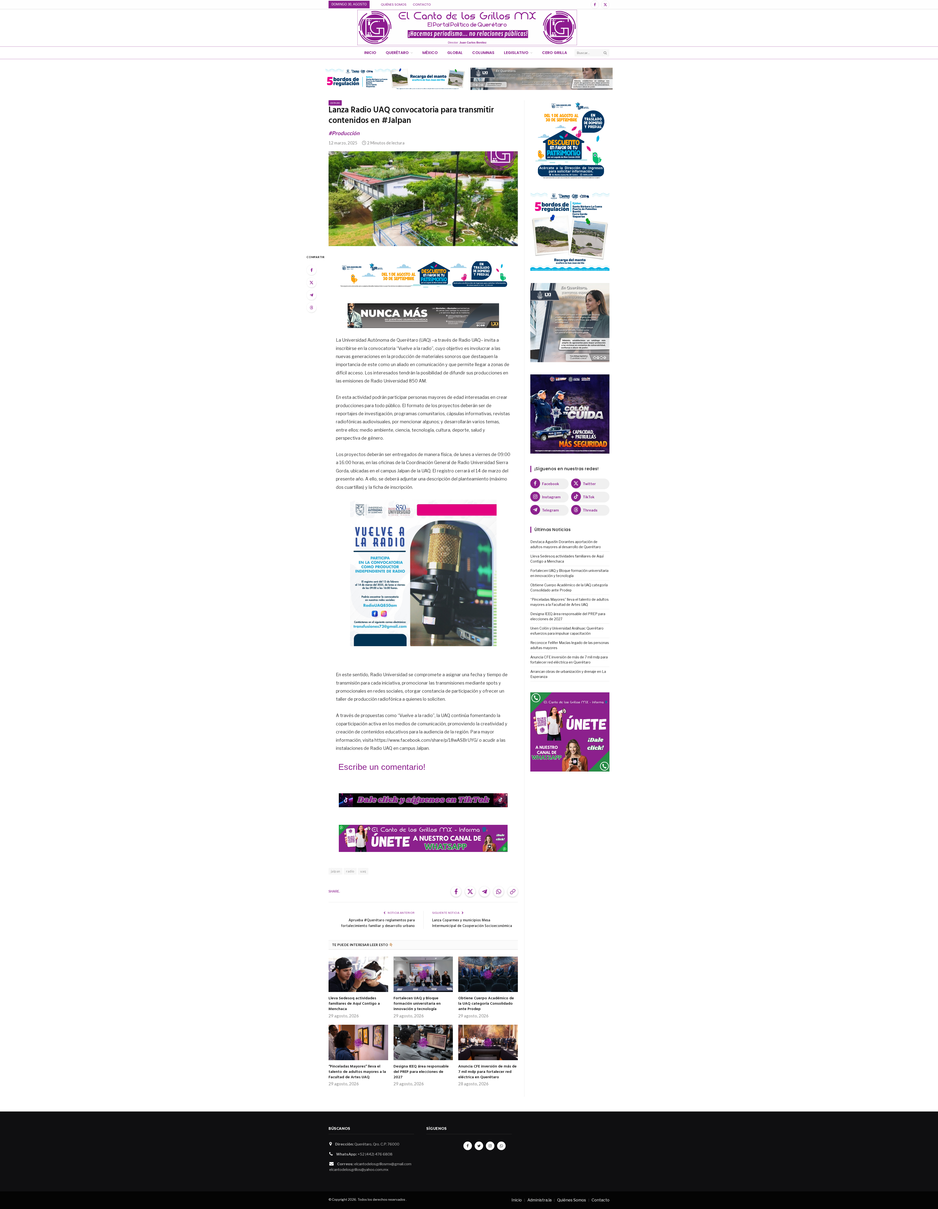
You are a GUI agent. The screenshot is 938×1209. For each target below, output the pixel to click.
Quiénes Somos (393, 4)
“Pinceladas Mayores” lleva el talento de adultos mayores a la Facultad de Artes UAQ (357, 1072)
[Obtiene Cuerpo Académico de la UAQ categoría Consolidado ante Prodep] (488, 974)
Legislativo (516, 52)
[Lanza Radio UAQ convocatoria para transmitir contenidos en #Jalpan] (423, 198)
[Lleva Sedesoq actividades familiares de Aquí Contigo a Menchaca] (358, 974)
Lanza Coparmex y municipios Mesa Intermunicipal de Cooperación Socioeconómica (472, 923)
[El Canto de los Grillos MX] (467, 27)
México (430, 52)
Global (455, 52)
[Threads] (311, 307)
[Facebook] (311, 270)
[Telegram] (311, 295)
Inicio (370, 52)
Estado (335, 102)
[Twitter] (311, 282)
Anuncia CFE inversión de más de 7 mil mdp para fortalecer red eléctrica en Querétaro (487, 1072)
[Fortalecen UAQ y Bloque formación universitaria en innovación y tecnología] (423, 974)
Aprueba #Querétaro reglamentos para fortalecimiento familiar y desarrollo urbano (378, 923)
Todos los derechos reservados (381, 1199)
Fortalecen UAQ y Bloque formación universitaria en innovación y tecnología (417, 1004)
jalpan (335, 871)
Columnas (483, 52)
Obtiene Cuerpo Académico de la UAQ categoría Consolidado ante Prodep (486, 1004)
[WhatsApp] (501, 1146)
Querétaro (397, 52)
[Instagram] (490, 1146)
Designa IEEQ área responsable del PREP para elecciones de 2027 (421, 1072)
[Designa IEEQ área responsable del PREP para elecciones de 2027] (423, 1042)
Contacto (422, 4)
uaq (363, 871)
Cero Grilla (554, 52)
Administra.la (539, 1200)
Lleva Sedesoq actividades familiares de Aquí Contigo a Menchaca (354, 1004)
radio (350, 871)
